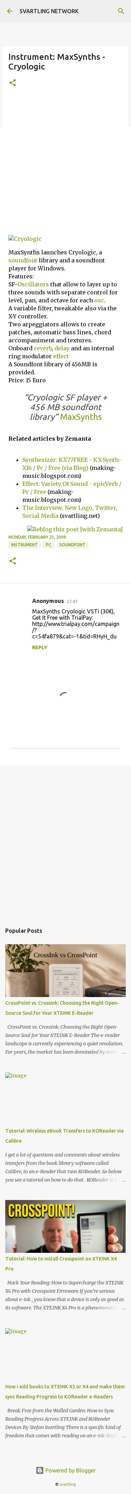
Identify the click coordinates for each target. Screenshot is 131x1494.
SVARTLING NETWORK (49, 11)
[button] (12, 83)
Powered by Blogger (70, 1470)
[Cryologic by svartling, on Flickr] (25, 238)
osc (99, 300)
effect (61, 356)
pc (48, 544)
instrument (24, 544)
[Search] (121, 11)
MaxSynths (81, 417)
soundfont (22, 260)
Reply (40, 647)
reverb (43, 348)
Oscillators (33, 284)
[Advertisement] (65, 164)
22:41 (72, 601)
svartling (68, 1484)
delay (62, 348)
